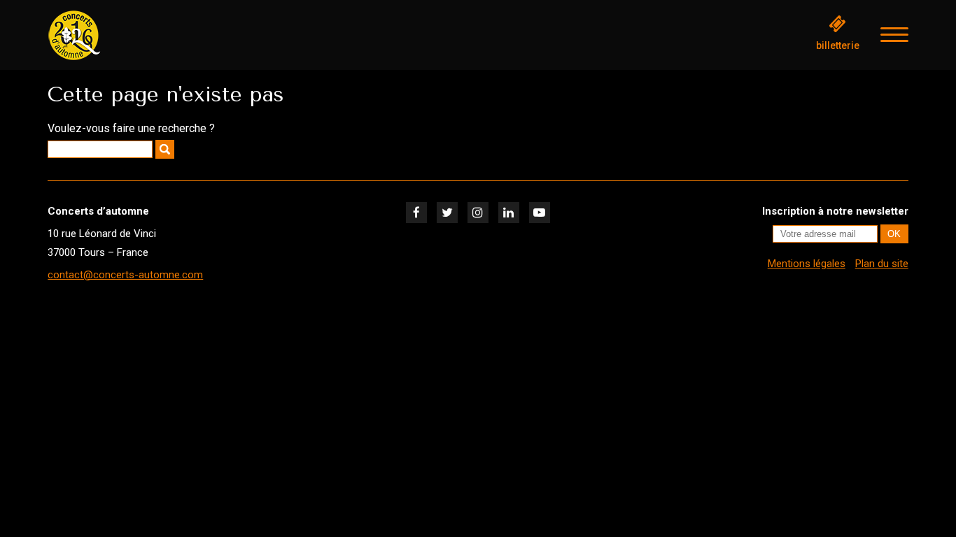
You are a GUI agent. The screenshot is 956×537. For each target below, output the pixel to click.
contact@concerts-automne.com (125, 274)
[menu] (894, 34)
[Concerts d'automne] (118, 35)
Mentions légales (806, 263)
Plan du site (881, 263)
